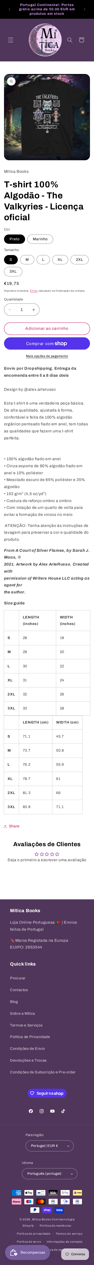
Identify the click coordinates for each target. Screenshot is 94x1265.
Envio (34, 290)
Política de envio (29, 1241)
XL (60, 260)
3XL (13, 271)
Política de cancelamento (60, 1249)
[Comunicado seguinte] (84, 9)
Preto (15, 239)
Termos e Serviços (26, 1025)
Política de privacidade (33, 1233)
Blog (14, 1002)
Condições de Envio (27, 1049)
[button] (10, 40)
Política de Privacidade (30, 1037)
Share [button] (14, 826)
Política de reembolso (55, 1225)
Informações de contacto (65, 1241)
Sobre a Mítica (22, 1013)
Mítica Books (41, 1219)
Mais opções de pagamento (47, 356)
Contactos (19, 990)
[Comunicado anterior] (9, 9)
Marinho (40, 239)
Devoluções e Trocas (28, 1060)
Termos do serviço (69, 1233)
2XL (79, 260)
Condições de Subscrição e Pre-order (43, 1072)
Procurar (18, 978)
